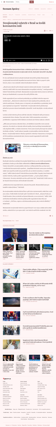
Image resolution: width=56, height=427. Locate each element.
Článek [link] (5, 37)
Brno (13, 220)
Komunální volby (6, 392)
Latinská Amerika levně (25, 403)
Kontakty (29, 425)
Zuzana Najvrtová (31, 301)
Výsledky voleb (6, 387)
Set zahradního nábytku (41, 412)
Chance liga (40, 383)
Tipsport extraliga (41, 387)
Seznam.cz (51, 1)
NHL (38, 392)
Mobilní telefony (17, 417)
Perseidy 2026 (29, 409)
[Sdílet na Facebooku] (50, 216)
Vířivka (27, 414)
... (52, 14)
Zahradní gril (49, 412)
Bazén (11, 412)
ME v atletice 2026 (41, 388)
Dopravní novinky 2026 (42, 400)
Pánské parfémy (31, 419)
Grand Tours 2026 (23, 392)
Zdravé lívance (6, 400)
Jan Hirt (21, 387)
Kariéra (19, 425)
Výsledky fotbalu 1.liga (42, 385)
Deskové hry (44, 417)
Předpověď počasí (21, 409)
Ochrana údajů (46, 425)
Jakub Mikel (29, 329)
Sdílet (52, 30)
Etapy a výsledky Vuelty (25, 385)
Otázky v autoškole (41, 403)
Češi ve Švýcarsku (23, 402)
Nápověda (24, 425)
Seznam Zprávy (30, 343)
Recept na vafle (6, 403)
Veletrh (17, 220)
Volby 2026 (5, 383)
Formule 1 (40, 390)
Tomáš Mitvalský (8, 29)
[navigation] (2, 2)
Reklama (40, 425)
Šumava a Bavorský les (24, 400)
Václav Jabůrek (31, 315)
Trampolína (23, 412)
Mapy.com (15, 409)
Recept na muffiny (6, 398)
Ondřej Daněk (30, 273)
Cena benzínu (35, 409)
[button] (28, 48)
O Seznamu (14, 425)
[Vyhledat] (31, 2)
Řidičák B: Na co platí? (42, 402)
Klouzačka (33, 412)
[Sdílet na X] (52, 216)
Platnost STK (40, 405)
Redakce (35, 425)
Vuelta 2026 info (23, 383)
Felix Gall (22, 390)
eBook (47, 30)
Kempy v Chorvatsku (24, 396)
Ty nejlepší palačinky (7, 396)
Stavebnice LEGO (24, 417)
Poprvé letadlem (23, 398)
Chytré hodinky (24, 419)
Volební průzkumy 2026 (7, 385)
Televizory (50, 417)
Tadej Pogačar (23, 388)
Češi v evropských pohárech (44, 409)
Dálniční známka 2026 (42, 398)
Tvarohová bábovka (7, 402)
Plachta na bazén (16, 412)
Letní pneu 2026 (41, 396)
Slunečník (28, 412)
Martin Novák (30, 287)
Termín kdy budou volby (8, 388)
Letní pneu (39, 417)
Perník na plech (6, 405)
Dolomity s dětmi (23, 405)
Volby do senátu (6, 390)
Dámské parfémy (32, 417)
